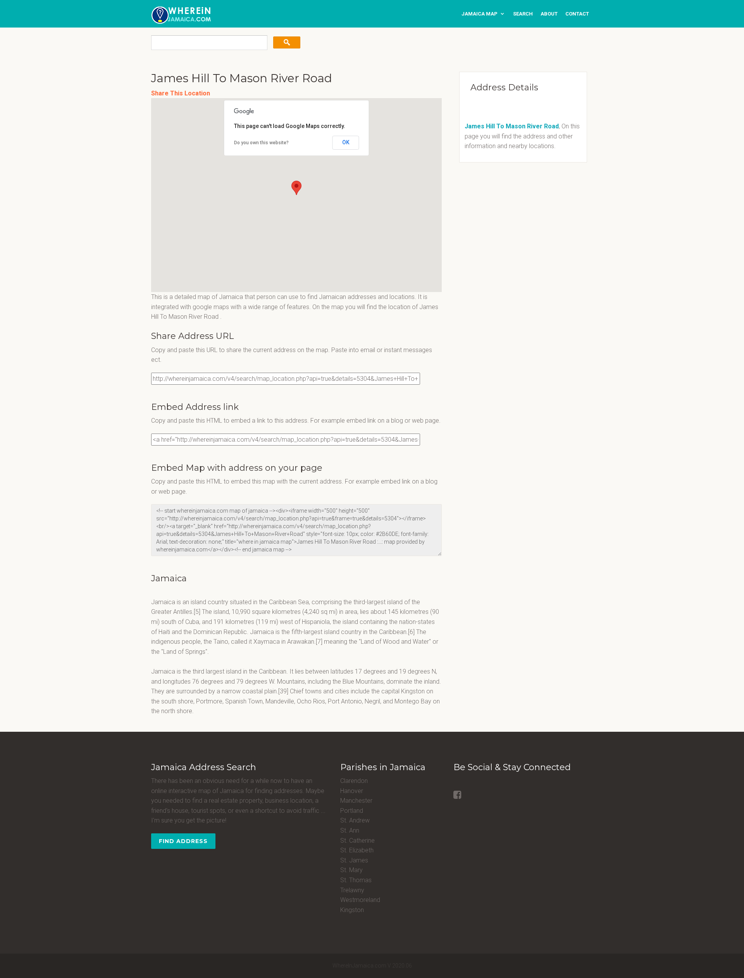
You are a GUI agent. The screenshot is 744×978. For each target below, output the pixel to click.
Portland (351, 810)
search (523, 14)
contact (577, 14)
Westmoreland (360, 900)
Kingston (352, 910)
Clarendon (354, 780)
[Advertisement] (501, 222)
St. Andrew (355, 820)
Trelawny (352, 890)
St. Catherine (357, 840)
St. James (354, 860)
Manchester (356, 800)
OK (346, 142)
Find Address (183, 841)
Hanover (351, 791)
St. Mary (351, 870)
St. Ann (349, 830)
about (549, 14)
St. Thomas (356, 880)
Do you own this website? (261, 142)
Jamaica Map (480, 14)
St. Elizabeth (357, 850)
